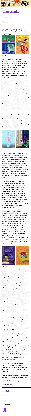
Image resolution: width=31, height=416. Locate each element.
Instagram (4, 397)
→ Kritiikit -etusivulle (7, 17)
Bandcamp (4, 400)
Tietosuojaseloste (6, 404)
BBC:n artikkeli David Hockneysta (11, 381)
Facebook (4, 395)
